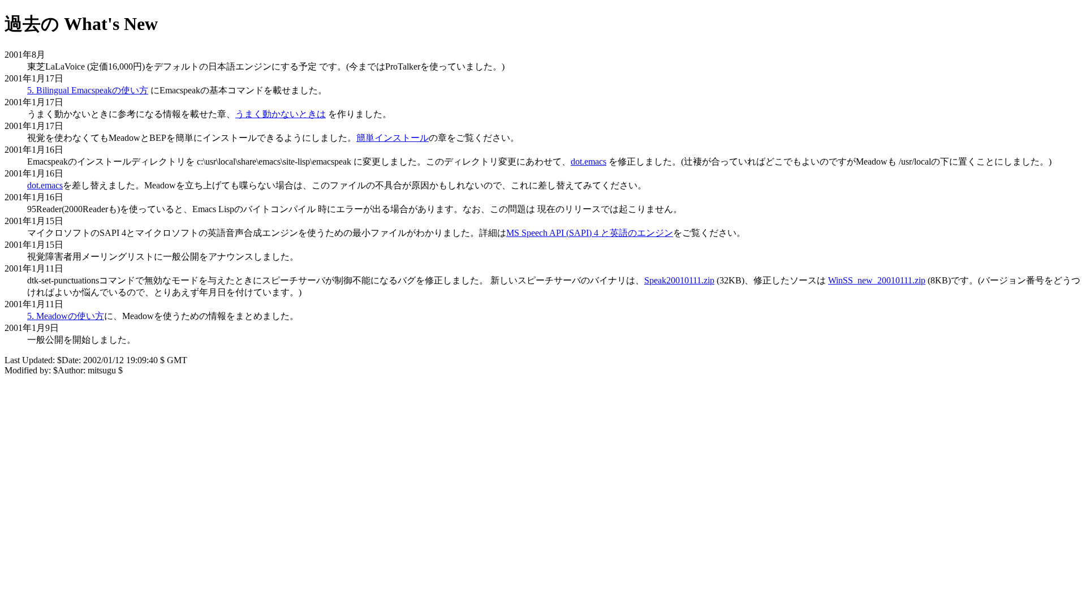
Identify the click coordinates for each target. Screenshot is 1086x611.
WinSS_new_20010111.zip (876, 280)
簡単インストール (392, 138)
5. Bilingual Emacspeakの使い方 (87, 90)
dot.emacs (588, 161)
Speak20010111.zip (679, 280)
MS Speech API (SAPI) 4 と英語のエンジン (589, 233)
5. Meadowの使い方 (65, 316)
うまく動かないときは (280, 114)
